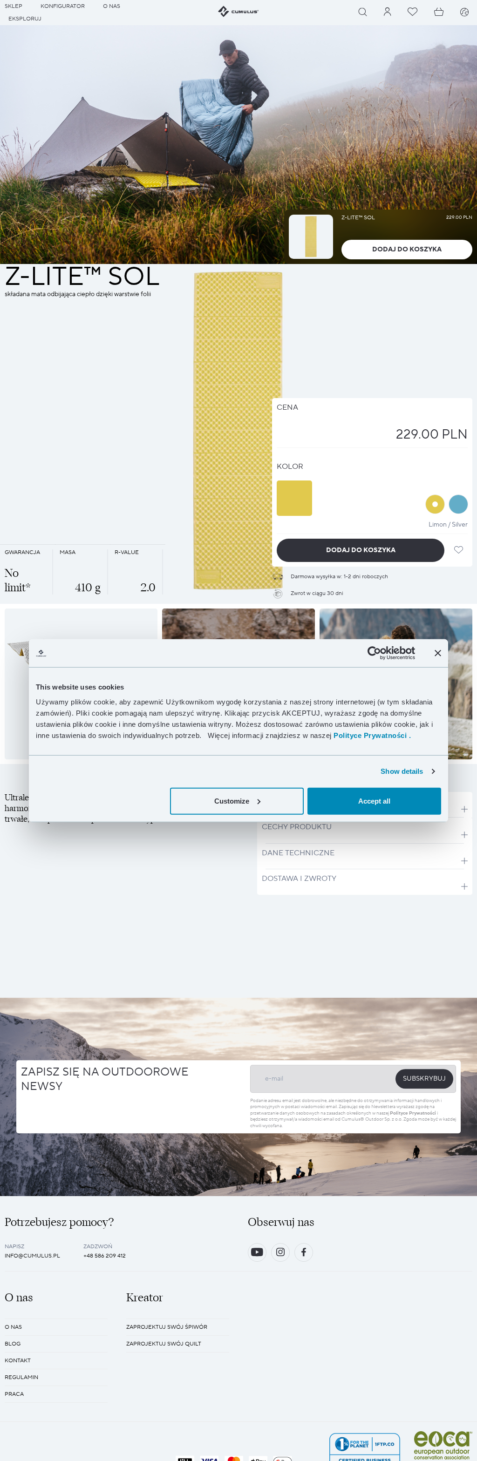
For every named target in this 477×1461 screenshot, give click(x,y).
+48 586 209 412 (104, 1255)
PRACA (14, 1394)
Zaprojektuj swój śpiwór (166, 1327)
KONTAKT (18, 1360)
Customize (231, 801)
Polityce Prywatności (413, 1113)
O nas (13, 1327)
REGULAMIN (21, 1377)
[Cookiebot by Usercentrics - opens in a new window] (374, 653)
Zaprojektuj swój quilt (163, 1343)
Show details (402, 771)
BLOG (12, 1343)
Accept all (374, 801)
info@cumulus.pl (32, 1255)
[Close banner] (438, 653)
